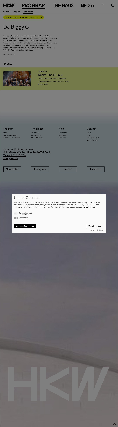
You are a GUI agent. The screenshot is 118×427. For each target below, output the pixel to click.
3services (24, 215)
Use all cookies (94, 226)
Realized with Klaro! (96, 230)
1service (23, 219)
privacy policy (88, 207)
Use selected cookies (25, 226)
